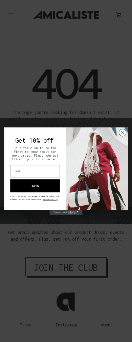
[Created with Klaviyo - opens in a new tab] (66, 212)
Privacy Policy (50, 199)
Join (35, 185)
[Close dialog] (122, 132)
